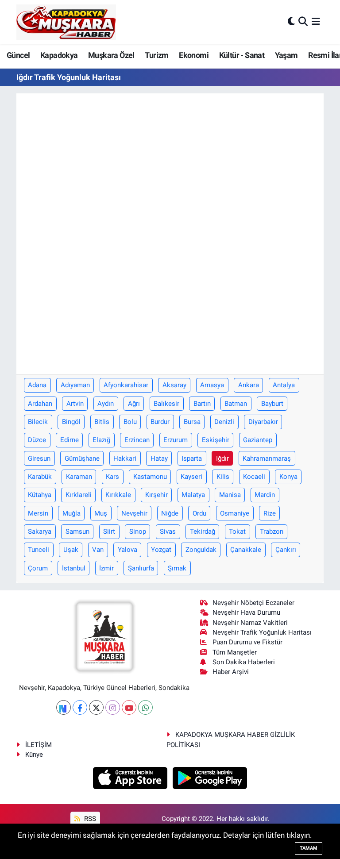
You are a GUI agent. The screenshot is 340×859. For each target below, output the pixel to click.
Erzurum (175, 440)
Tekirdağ (202, 531)
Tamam (308, 848)
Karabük (40, 477)
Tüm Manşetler (234, 652)
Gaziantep (257, 440)
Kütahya (39, 495)
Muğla (71, 513)
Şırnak (177, 568)
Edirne (69, 440)
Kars (112, 477)
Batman (235, 404)
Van (98, 550)
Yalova (127, 550)
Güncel (18, 55)
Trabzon (271, 531)
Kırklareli (79, 495)
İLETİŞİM (38, 745)
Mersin (38, 513)
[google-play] (210, 777)
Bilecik (38, 422)
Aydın (105, 404)
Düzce (37, 440)
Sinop (137, 531)
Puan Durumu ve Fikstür (247, 642)
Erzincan (137, 440)
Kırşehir (156, 495)
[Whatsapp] (145, 707)
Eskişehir (215, 440)
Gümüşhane (82, 458)
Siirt (109, 531)
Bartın (202, 404)
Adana (37, 385)
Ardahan (40, 404)
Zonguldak (200, 550)
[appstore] (131, 777)
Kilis (222, 477)
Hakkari (124, 458)
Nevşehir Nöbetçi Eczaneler (253, 603)
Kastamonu (150, 477)
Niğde (169, 513)
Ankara (248, 385)
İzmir (106, 568)
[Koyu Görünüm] (291, 21)
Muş (100, 513)
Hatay (159, 458)
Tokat (237, 531)
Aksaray (174, 385)
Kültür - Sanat (242, 55)
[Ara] (303, 21)
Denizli (224, 422)
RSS (89, 819)
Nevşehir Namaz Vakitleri (250, 623)
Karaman (79, 477)
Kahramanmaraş (267, 458)
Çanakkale (245, 550)
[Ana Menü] (316, 21)
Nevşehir (134, 513)
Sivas (168, 531)
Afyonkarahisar (126, 385)
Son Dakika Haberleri (243, 662)
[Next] (63, 707)
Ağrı (134, 404)
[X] (96, 707)
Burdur (160, 422)
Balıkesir (166, 404)
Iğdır (222, 458)
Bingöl (71, 422)
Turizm (156, 55)
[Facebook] (80, 707)
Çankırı (285, 550)
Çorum (38, 568)
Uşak (70, 550)
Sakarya (39, 531)
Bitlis (101, 422)
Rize (269, 513)
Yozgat (161, 550)
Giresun (39, 458)
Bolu (130, 422)
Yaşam (286, 55)
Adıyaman (75, 385)
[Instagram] (112, 707)
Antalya (284, 385)
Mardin (265, 495)
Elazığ (101, 440)
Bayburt (272, 404)
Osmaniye (234, 513)
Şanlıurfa (141, 568)
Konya (288, 477)
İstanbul (73, 568)
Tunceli (38, 550)
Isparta (192, 458)
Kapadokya (59, 55)
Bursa (192, 422)
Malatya (193, 495)
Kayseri (191, 477)
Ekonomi (194, 55)
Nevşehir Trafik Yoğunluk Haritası (262, 632)
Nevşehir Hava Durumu (246, 612)
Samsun (77, 531)
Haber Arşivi (230, 672)
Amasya (212, 385)
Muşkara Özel (111, 55)
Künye (34, 755)
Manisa (230, 495)
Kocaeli (254, 477)
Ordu (199, 513)
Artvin (75, 404)
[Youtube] (129, 707)
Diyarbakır (263, 422)
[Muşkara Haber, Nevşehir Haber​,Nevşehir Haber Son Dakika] (66, 22)
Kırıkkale (118, 495)
